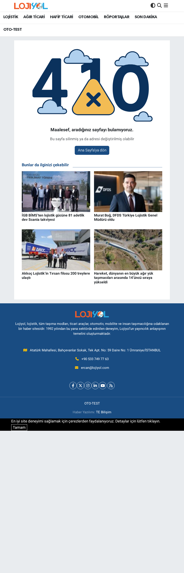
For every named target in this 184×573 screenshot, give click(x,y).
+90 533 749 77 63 (95, 359)
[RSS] (111, 385)
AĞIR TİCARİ (34, 17)
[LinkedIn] (95, 385)
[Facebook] (73, 385)
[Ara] (159, 5)
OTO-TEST (12, 30)
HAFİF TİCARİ (61, 17)
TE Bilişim (103, 412)
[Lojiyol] (31, 6)
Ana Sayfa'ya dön (92, 150)
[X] (80, 385)
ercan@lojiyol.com (95, 368)
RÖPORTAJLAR (116, 17)
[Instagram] (88, 385)
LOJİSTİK (10, 17)
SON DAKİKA (146, 17)
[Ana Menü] (166, 5)
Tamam (19, 427)
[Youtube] (102, 385)
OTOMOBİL (88, 17)
